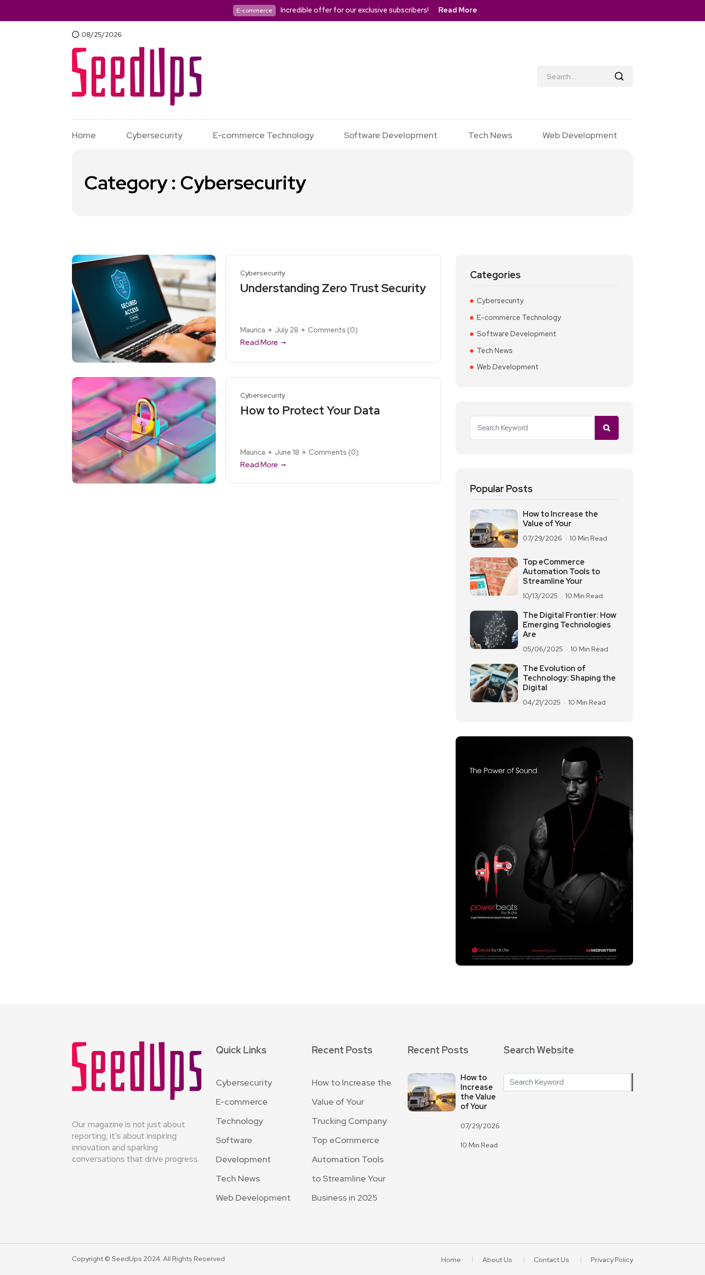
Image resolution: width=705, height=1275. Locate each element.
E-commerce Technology (263, 135)
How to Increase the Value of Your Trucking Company (351, 1101)
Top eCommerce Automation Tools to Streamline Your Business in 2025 (349, 1168)
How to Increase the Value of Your (560, 519)
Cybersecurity (154, 135)
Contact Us (551, 1259)
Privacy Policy (612, 1259)
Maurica (252, 330)
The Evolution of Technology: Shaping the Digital (569, 678)
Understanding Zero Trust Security (333, 288)
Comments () (333, 330)
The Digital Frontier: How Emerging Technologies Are (569, 625)
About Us (497, 1259)
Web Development (579, 135)
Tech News (490, 135)
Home (84, 135)
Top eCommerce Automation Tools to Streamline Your (561, 571)
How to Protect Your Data (310, 411)
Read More (457, 10)
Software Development (390, 135)
